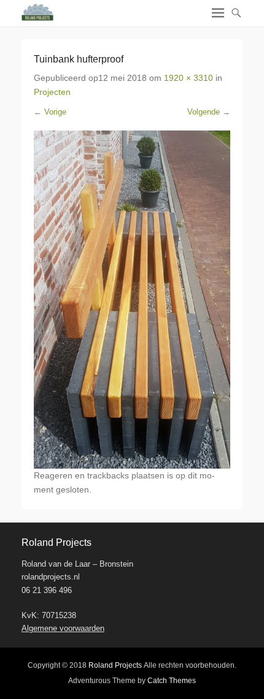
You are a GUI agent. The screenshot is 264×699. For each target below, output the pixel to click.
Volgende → (208, 111)
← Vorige (50, 111)
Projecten (52, 92)
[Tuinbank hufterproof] (132, 299)
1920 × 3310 (188, 78)
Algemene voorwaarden (62, 628)
